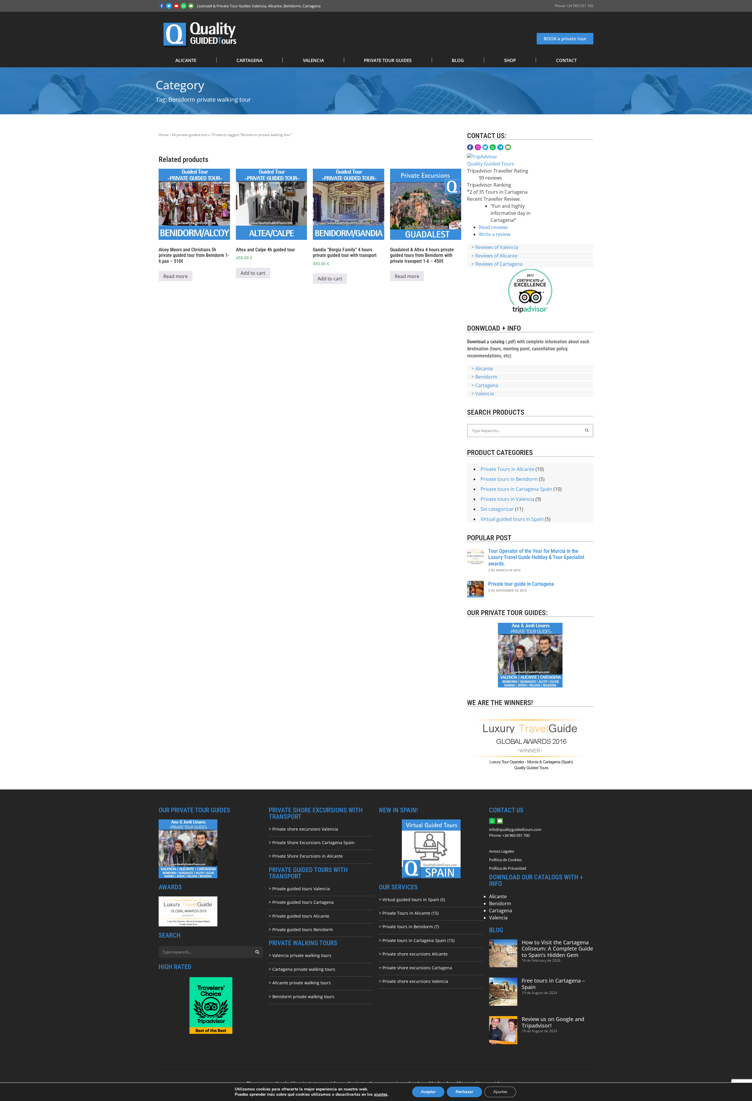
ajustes (380, 1094)
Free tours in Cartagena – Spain (553, 983)
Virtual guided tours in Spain (512, 519)
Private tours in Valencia (507, 499)
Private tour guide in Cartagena (521, 584)
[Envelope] (191, 6)
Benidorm (486, 377)
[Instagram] (478, 147)
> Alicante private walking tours (300, 982)
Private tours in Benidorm (509, 479)
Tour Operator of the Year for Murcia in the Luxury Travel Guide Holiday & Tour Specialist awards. (536, 557)
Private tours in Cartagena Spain (516, 489)
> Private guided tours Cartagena (301, 902)
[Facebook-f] (161, 6)
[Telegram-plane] (500, 147)
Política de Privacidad (507, 868)
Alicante (484, 368)
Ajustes (500, 1092)
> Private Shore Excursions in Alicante (306, 856)
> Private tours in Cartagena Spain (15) (416, 940)
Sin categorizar (497, 509)
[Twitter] (169, 6)
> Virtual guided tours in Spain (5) (412, 899)
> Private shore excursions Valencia (303, 829)
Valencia (484, 393)
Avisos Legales (501, 851)
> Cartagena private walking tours (302, 969)
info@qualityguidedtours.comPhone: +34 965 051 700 (515, 832)
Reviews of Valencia (496, 247)
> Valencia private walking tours (300, 955)
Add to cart (253, 273)
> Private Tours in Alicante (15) (409, 913)
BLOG (458, 60)
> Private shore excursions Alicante (413, 954)
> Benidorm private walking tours (301, 996)
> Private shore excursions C (406, 968)
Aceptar (428, 1092)
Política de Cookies (505, 859)
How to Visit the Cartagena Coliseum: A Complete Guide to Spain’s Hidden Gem (557, 948)
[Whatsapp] (184, 6)
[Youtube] (176, 6)
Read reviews (493, 227)
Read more (175, 276)
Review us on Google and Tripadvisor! (553, 1022)
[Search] (586, 430)
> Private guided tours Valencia (299, 888)
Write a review (494, 234)
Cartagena (486, 385)
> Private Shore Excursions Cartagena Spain (312, 842)
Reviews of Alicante (496, 255)
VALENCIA (313, 60)
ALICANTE (185, 60)
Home (164, 134)
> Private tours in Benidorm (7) (409, 926)
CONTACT (566, 60)
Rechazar (464, 1092)
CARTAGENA (249, 60)
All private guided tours (190, 134)
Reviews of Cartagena (499, 264)
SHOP (510, 60)
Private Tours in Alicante (507, 469)
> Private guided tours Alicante (299, 916)
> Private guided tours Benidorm (301, 929)
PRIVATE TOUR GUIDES (388, 60)
